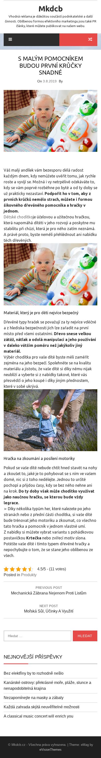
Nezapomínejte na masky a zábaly (33, 698)
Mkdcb (50, 8)
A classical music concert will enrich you (38, 716)
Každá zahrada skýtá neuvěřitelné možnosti (41, 707)
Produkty (29, 575)
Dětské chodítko (18, 217)
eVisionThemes (50, 749)
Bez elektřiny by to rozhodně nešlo (33, 673)
